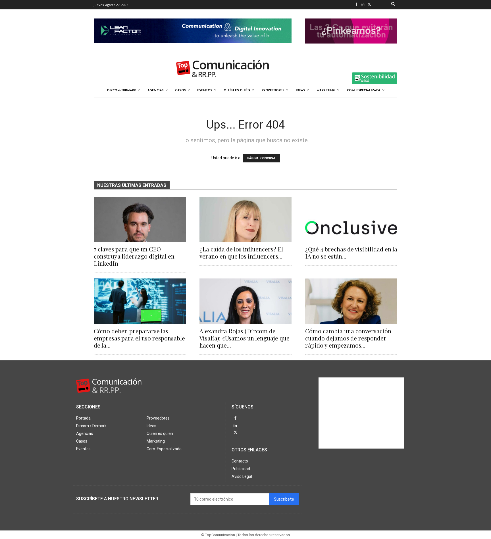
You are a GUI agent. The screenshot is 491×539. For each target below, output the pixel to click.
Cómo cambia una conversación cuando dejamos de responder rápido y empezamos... (348, 338)
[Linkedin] (362, 4)
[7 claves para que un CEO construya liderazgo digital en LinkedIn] (140, 219)
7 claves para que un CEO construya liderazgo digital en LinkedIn (134, 256)
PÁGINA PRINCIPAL (261, 158)
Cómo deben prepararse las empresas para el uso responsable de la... (139, 338)
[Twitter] (369, 4)
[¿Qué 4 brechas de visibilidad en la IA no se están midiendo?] (351, 219)
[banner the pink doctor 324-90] (351, 48)
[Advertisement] (361, 413)
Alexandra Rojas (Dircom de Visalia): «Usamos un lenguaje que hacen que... (244, 338)
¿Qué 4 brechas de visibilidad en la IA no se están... (351, 252)
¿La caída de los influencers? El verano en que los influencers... (241, 252)
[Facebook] (356, 4)
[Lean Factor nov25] (193, 47)
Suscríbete (284, 499)
